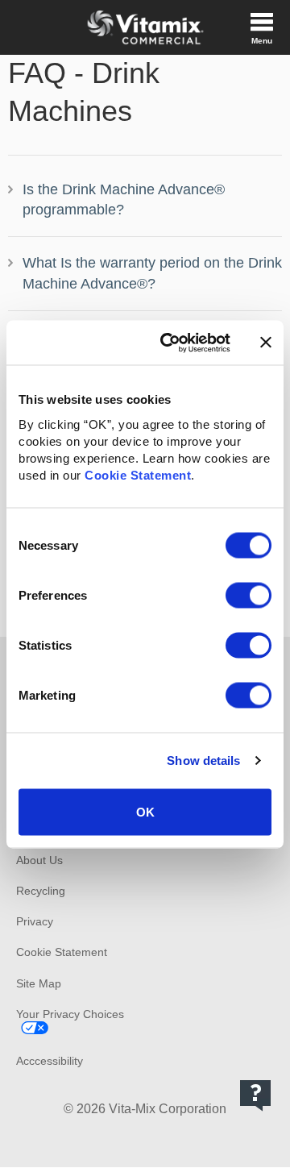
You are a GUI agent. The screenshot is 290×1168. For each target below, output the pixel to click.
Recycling (40, 890)
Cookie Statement (138, 474)
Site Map (38, 983)
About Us (39, 860)
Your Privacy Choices (70, 1014)
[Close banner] (265, 342)
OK (145, 811)
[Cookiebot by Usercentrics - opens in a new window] (170, 342)
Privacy (34, 921)
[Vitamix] (145, 27)
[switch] (248, 595)
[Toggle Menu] (262, 27)
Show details (203, 760)
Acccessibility (49, 1060)
